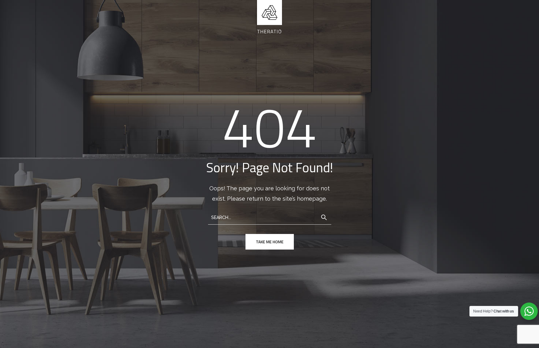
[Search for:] (269, 217)
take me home (270, 242)
